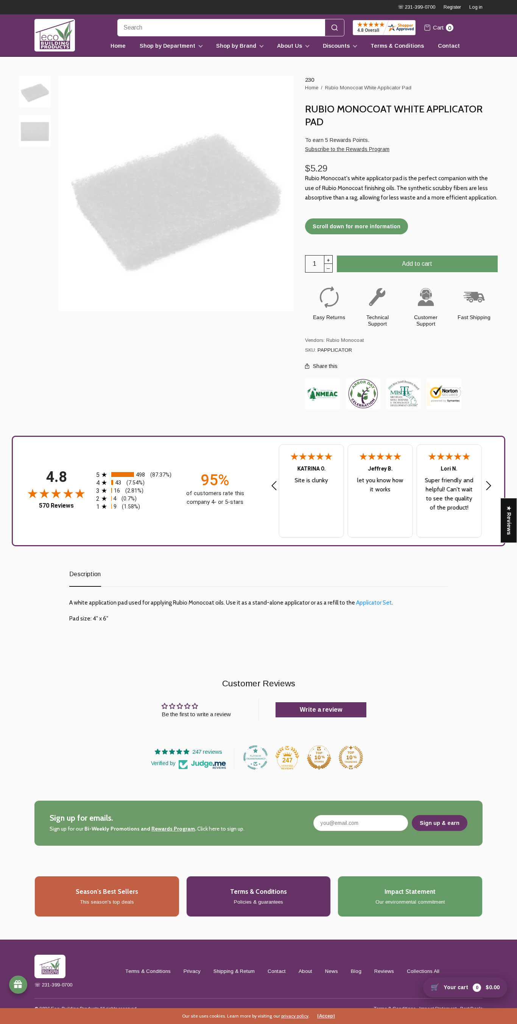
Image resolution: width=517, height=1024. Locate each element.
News (331, 971)
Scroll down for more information (356, 226)
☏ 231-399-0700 (416, 7)
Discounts (336, 46)
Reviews (384, 971)
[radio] (135, 474)
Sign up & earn (439, 823)
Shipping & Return (234, 971)
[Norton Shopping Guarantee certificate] (444, 394)
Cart (442, 27)
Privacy (192, 971)
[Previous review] (274, 486)
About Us (289, 46)
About (305, 971)
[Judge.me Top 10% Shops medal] (319, 757)
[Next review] (488, 486)
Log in (476, 7)
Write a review (321, 709)
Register (452, 7)
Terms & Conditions (397, 46)
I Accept (326, 1016)
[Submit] (334, 28)
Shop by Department (167, 46)
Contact (449, 46)
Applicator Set (374, 602)
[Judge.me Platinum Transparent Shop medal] (255, 757)
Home (118, 46)
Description (85, 574)
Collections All (423, 971)
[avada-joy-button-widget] (18, 985)
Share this (325, 366)
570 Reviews (56, 505)
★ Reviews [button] (509, 520)
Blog (356, 971)
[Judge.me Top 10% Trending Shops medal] (351, 757)
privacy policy (294, 1016)
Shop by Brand (236, 46)
